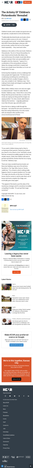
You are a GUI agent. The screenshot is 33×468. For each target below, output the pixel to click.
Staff (4, 422)
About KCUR (6, 402)
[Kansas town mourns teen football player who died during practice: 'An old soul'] (7, 287)
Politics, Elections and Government (21, 318)
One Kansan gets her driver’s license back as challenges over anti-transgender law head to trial (21, 322)
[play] (2, 466)
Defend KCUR (16, 379)
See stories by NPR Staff (17, 209)
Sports (14, 284)
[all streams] (31, 466)
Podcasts (5, 412)
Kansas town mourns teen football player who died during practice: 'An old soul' (21, 288)
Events (4, 418)
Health (14, 307)
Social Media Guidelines (8, 435)
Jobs (4, 428)
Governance (6, 441)
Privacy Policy (6, 448)
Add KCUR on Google (16, 345)
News (13, 295)
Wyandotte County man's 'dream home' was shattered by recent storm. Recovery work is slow (20, 299)
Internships (5, 431)
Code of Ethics (6, 438)
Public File (5, 444)
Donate (28, 2)
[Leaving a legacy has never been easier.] (16, 235)
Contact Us (5, 425)
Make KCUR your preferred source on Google (16, 336)
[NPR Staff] (5, 208)
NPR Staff (9, 18)
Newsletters (6, 415)
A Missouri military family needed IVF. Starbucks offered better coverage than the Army (21, 311)
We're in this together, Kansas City (16, 362)
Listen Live (5, 405)
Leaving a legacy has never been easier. (16, 255)
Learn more (16, 272)
